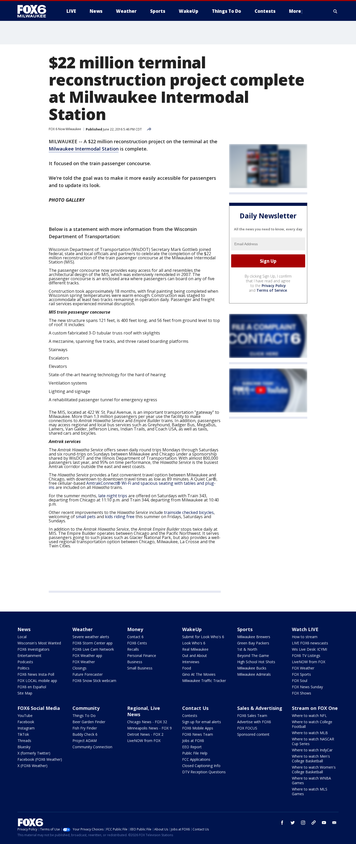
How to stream (304, 636)
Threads (24, 740)
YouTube (25, 715)
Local (22, 636)
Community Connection (92, 746)
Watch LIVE (305, 629)
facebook (282, 822)
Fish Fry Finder (84, 728)
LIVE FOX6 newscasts (310, 643)
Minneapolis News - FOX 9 (149, 728)
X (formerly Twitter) (33, 753)
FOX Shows (301, 693)
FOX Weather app (87, 655)
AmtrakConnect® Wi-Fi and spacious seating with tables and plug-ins (132, 485)
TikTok (23, 734)
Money (135, 629)
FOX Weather (83, 661)
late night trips (112, 496)
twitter (293, 822)
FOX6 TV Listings (306, 655)
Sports (245, 629)
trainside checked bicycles (189, 512)
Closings (79, 668)
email (334, 822)
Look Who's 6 (193, 643)
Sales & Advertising (259, 708)
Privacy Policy (274, 285)
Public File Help (194, 753)
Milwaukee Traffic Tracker (204, 680)
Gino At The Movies (199, 674)
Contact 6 (135, 636)
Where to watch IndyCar (312, 749)
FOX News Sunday (307, 686)
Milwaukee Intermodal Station (84, 149)
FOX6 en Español (31, 686)
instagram (303, 822)
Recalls (133, 649)
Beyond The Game (253, 655)
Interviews (190, 661)
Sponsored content (253, 734)
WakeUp (192, 629)
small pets (86, 516)
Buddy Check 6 (84, 734)
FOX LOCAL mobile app (37, 680)
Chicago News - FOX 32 (147, 721)
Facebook (25, 721)
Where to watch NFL (309, 715)
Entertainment (29, 655)
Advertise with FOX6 (254, 721)
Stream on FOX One (315, 708)
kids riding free (119, 516)
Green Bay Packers (253, 643)
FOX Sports (301, 674)
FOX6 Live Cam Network (93, 649)
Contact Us (195, 708)
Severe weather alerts (90, 636)
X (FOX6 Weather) (32, 765)
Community (86, 708)
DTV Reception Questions (204, 771)
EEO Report (192, 746)
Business (134, 661)
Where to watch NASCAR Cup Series (313, 741)
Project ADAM (84, 740)
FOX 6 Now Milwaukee (65, 129)
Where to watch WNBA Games (311, 780)
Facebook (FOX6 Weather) (39, 759)
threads (313, 822)
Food (186, 668)
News (23, 629)
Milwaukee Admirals (254, 674)
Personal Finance (141, 655)
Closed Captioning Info (201, 765)
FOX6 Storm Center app (92, 643)
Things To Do (84, 715)
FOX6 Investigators (33, 649)
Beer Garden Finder (88, 721)
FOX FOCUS (247, 728)
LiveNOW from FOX (308, 661)
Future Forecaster (87, 674)
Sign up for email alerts (201, 721)
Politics (23, 668)
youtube (324, 822)
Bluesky (23, 746)
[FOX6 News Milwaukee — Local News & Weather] (34, 11)
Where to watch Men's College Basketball (311, 758)
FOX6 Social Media (38, 708)
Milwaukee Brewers (253, 636)
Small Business (139, 668)
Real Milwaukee (195, 649)
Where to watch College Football (312, 724)
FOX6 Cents (137, 643)
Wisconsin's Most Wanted (39, 643)
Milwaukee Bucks (251, 668)
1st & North (247, 649)
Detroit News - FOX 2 (145, 734)
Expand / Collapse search (335, 11)
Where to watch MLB (310, 732)
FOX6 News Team (197, 734)
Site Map (24, 693)
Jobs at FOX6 (193, 740)
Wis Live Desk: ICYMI (309, 649)
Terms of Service (271, 290)
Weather (82, 629)
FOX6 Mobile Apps (197, 728)
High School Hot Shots (256, 661)
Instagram (26, 728)
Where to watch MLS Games (309, 791)
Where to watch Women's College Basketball (314, 769)
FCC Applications (196, 759)
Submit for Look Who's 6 (203, 636)
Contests (189, 715)
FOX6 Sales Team (252, 715)
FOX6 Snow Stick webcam (94, 680)
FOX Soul (299, 680)
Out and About (194, 655)
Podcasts (25, 661)
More (295, 11)
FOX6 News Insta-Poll (35, 674)
